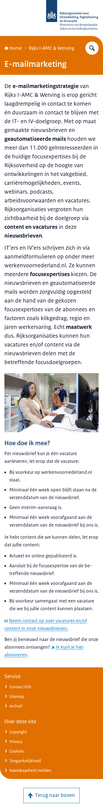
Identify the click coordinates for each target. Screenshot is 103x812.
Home (15, 48)
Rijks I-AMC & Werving (51, 48)
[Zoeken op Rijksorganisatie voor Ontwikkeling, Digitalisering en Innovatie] (92, 48)
